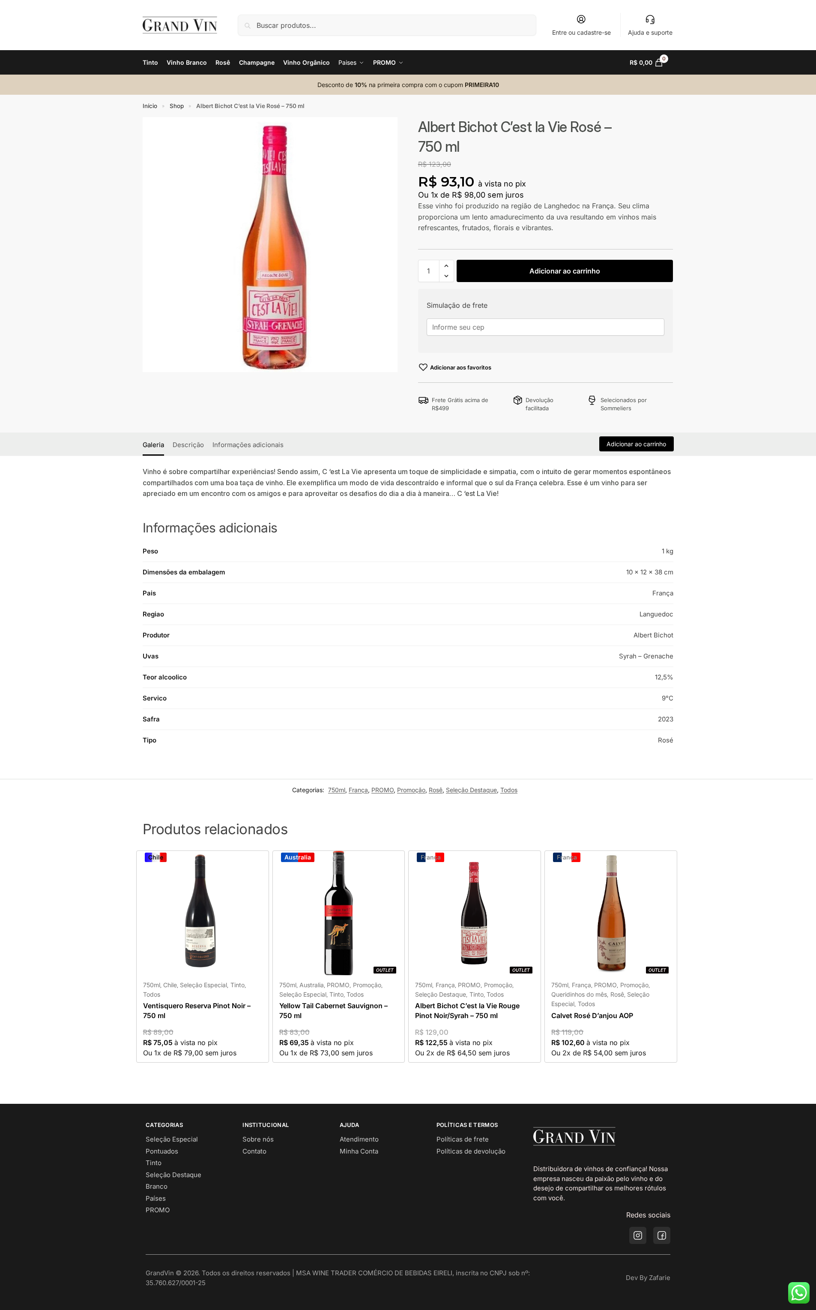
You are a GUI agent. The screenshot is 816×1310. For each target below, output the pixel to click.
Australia (311, 985)
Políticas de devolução (470, 1151)
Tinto (237, 985)
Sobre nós (258, 1139)
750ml (336, 789)
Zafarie (659, 1278)
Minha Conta (359, 1151)
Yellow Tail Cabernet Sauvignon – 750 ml (333, 1010)
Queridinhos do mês (579, 994)
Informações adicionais (248, 445)
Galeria (153, 445)
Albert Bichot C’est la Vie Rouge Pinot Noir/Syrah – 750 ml (467, 1010)
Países (156, 1198)
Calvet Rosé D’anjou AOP (592, 1015)
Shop (177, 105)
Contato (254, 1151)
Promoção (411, 789)
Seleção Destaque (471, 789)
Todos (508, 789)
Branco (156, 1186)
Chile (170, 985)
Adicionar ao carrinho (564, 271)
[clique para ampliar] (270, 244)
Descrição (188, 445)
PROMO (382, 789)
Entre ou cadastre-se (581, 32)
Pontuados (162, 1151)
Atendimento (359, 1139)
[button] (652, 63)
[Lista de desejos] (249, 863)
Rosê (435, 789)
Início (150, 105)
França (358, 789)
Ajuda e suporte (650, 32)
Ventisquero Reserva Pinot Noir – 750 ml (197, 1010)
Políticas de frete (462, 1139)
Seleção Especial (203, 985)
